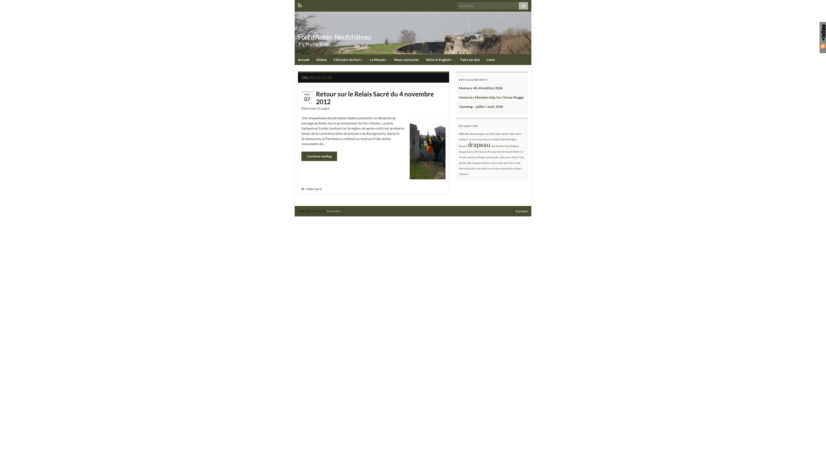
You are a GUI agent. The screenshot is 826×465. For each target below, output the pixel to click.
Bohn (512, 133)
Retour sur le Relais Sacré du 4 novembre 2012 (375, 97)
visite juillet (481, 168)
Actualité (323, 108)
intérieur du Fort (483, 151)
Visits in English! (439, 59)
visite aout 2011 (506, 162)
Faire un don (470, 59)
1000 (461, 133)
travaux (476, 162)
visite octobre (506, 168)
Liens (491, 59)
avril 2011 (490, 133)
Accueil (303, 59)
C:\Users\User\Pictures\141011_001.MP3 (489, 139)
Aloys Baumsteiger (475, 133)
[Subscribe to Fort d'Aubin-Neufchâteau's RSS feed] (300, 5)
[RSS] (822, 46)
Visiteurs (464, 174)
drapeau (479, 144)
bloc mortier (502, 133)
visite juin (493, 168)
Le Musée (378, 59)
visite (494, 162)
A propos (522, 211)
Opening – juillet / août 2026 (481, 106)
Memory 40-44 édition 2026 (481, 88)
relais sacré (314, 189)
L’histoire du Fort (347, 59)
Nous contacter (406, 59)
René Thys (518, 157)
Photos (481, 157)
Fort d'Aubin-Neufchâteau (334, 37)
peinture (473, 157)
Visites (321, 59)
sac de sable (465, 162)
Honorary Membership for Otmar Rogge (491, 97)
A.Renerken (334, 211)
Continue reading (319, 156)
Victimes (485, 162)
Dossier (463, 146)
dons (514, 139)
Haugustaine (466, 151)
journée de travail (502, 151)
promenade (492, 157)
